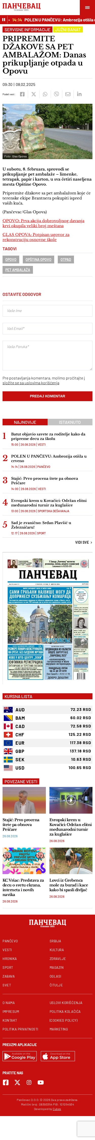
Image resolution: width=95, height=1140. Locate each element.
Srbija (55, 941)
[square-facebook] (6, 1082)
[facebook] (22, 94)
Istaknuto (70, 422)
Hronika (10, 959)
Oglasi (55, 976)
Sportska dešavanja (53, 511)
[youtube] (40, 1082)
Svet (7, 985)
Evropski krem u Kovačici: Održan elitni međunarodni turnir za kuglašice (49, 502)
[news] (24, 800)
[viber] (56, 94)
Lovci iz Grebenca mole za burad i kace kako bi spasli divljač (68, 885)
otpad (66, 259)
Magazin (57, 967)
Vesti (42, 444)
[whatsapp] (45, 94)
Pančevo (43, 466)
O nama (9, 1003)
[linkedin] (79, 94)
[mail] (67, 94)
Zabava (9, 976)
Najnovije (25, 422)
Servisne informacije (27, 29)
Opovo (10, 259)
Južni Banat (68, 29)
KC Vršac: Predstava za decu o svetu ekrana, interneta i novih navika (23, 887)
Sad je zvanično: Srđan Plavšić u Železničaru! (41, 525)
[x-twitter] (17, 1082)
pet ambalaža (17, 270)
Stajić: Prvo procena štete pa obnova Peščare (44, 480)
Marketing (59, 1029)
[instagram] (29, 1082)
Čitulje (56, 985)
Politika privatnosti (20, 1029)
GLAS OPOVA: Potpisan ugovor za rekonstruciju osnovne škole (36, 237)
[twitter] (33, 94)
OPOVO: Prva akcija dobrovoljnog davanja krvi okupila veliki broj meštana (43, 223)
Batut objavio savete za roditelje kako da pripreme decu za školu (48, 436)
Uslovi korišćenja (66, 1003)
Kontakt (10, 1020)
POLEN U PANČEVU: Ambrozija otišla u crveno (49, 458)
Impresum (11, 1012)
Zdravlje (58, 959)
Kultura (57, 950)
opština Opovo (38, 259)
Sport (41, 533)
